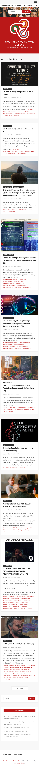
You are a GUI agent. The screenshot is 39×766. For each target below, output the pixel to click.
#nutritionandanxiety (29, 409)
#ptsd (4, 111)
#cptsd (5, 596)
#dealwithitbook (22, 407)
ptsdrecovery (8, 115)
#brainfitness (6, 209)
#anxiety (5, 407)
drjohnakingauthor (29, 151)
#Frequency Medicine (19, 281)
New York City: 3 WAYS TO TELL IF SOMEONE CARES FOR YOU (17, 505)
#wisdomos (18, 287)
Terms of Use (18, 754)
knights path (6, 467)
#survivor (16, 608)
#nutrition (19, 409)
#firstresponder (15, 598)
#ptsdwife (24, 606)
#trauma (23, 608)
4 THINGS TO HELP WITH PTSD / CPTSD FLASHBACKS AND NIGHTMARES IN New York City (16, 571)
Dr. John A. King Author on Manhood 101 (15, 731)
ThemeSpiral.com (19, 763)
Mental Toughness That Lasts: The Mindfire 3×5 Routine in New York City (17, 735)
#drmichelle (23, 279)
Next (21, 688)
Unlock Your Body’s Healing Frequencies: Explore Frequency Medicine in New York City (19, 260)
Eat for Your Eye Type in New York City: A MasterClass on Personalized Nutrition (19, 717)
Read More (32, 109)
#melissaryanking (9, 409)
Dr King (26, 677)
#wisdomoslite (26, 287)
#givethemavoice (25, 598)
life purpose (23, 467)
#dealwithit (12, 407)
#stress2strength (23, 675)
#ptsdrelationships (18, 530)
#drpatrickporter (23, 209)
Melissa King (6, 97)
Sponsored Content (19, 187)
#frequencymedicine (19, 344)
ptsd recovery (11, 532)
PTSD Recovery (8, 88)
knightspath (15, 467)
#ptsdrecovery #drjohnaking (20, 673)
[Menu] (3, 2)
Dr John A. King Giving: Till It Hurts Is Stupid (16, 727)
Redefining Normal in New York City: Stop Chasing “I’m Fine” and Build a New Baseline (19, 723)
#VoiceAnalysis (22, 285)
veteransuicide (16, 679)
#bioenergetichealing (25, 342)
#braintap (14, 209)
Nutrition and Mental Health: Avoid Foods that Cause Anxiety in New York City (18, 388)
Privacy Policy (6, 754)
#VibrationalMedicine (23, 346)
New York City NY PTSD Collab (19, 43)
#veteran (30, 608)
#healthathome (19, 283)
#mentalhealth (17, 600)
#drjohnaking (6, 151)
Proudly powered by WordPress (12, 761)
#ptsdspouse (28, 530)
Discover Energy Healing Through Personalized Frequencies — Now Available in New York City (16, 324)
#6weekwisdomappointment (10, 279)
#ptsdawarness (12, 111)
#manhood (14, 151)
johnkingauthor (31, 113)
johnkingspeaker (22, 153)
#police (25, 669)
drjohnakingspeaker (20, 113)
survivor (16, 115)
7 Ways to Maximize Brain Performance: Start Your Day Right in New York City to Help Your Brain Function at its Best (19, 193)
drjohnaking (26, 111)
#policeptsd (27, 600)
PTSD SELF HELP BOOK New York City (18, 644)
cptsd (19, 111)
